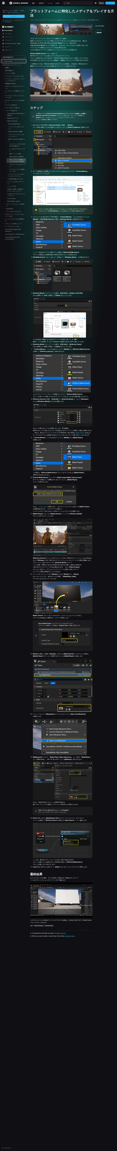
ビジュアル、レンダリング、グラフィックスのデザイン (14, 79)
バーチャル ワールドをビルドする (14, 76)
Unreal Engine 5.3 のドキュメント (11, 65)
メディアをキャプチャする (13, 211)
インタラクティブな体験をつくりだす (14, 92)
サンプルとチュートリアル (12, 226)
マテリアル (43, 506)
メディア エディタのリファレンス (16, 127)
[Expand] (4, 67)
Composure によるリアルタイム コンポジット (16, 194)
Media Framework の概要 (15, 131)
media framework (38, 925)
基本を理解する (9, 70)
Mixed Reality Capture (13, 201)
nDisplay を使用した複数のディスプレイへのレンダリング (15, 190)
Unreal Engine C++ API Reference (14, 234)
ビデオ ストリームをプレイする (17, 165)
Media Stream (80, 433)
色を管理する (9, 208)
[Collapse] (4, 107)
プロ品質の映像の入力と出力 (15, 179)
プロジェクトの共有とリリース (13, 223)
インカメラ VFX (11, 186)
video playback (49, 925)
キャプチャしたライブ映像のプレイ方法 (17, 170)
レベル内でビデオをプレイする (17, 149)
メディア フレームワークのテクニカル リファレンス (16, 175)
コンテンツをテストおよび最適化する (14, 220)
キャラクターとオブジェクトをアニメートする (14, 96)
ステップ (99, 30)
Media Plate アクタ (12, 118)
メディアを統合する (11, 110)
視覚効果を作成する (10, 83)
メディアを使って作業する (12, 108)
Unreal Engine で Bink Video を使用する (16, 114)
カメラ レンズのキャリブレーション (15, 182)
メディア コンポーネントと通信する (15, 205)
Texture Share (11, 198)
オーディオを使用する (11, 105)
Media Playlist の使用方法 (16, 156)
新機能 (7, 67)
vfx (31, 925)
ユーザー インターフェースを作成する (15, 101)
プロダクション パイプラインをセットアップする (15, 215)
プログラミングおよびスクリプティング (14, 87)
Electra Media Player (14, 124)
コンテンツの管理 (10, 73)
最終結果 (99, 32)
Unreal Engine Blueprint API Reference (13, 230)
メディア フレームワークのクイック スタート (16, 135)
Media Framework (12, 121)
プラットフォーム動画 (56, 117)
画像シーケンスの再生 (15, 153)
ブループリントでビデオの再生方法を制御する (17, 145)
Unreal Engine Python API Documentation (12, 238)
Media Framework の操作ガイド (16, 140)
